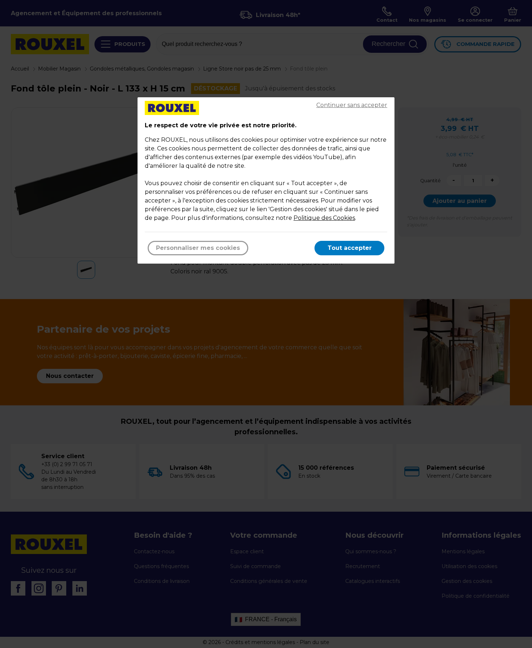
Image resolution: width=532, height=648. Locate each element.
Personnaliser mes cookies (198, 247)
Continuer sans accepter (351, 105)
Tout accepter (350, 247)
